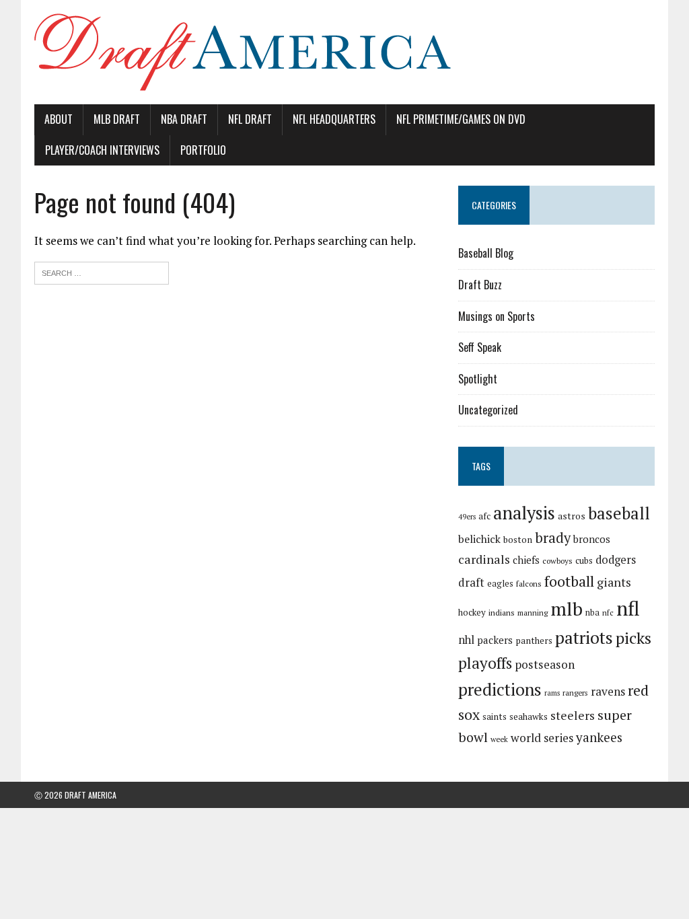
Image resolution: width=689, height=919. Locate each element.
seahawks (528, 716)
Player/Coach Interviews (102, 150)
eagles (500, 583)
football (569, 581)
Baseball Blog (485, 253)
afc (484, 516)
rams (552, 693)
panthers (533, 640)
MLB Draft (117, 119)
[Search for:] (101, 271)
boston (517, 540)
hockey (472, 612)
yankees (599, 737)
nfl (628, 608)
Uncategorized (488, 410)
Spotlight (477, 379)
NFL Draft (250, 119)
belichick (479, 538)
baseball (619, 513)
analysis (524, 512)
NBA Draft (184, 119)
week (499, 739)
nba (592, 612)
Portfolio (203, 150)
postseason (545, 664)
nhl (466, 639)
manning (532, 613)
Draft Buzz (480, 285)
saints (494, 716)
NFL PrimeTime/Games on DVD (460, 119)
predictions (500, 689)
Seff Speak (479, 347)
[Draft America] (344, 52)
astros (571, 516)
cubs (584, 560)
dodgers (615, 559)
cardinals (484, 559)
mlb (566, 608)
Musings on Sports (496, 316)
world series (542, 737)
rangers (575, 693)
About (58, 119)
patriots (584, 637)
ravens (608, 691)
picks (633, 638)
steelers (572, 715)
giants (614, 582)
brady (553, 538)
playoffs (485, 663)
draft (471, 582)
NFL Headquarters (334, 119)
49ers (467, 516)
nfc (608, 613)
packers (495, 640)
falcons (529, 584)
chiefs (526, 559)
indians (501, 612)
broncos (591, 539)
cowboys (557, 561)
